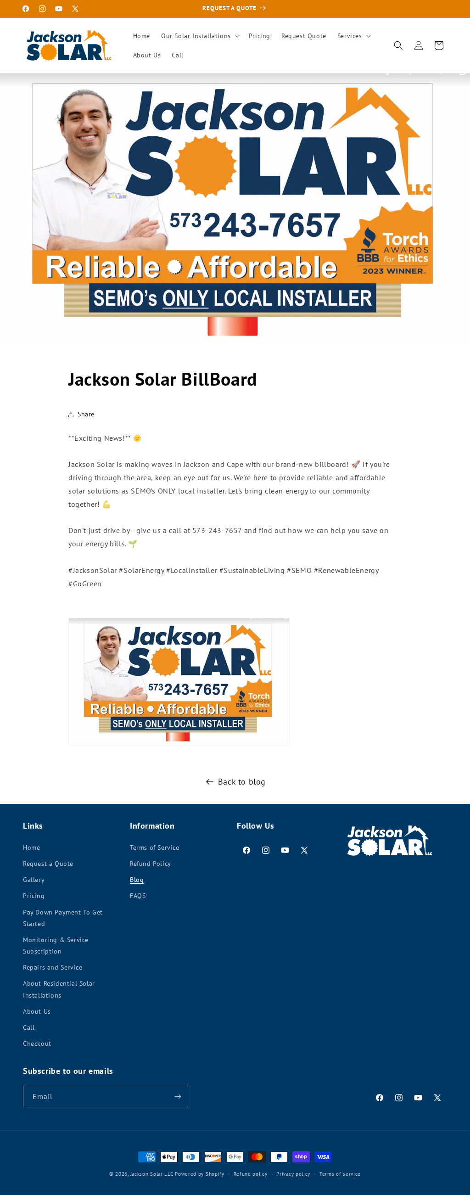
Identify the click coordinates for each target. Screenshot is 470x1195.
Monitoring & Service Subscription (56, 945)
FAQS (137, 896)
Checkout (37, 1043)
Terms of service (340, 1174)
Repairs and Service (52, 967)
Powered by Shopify (199, 1174)
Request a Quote (48, 863)
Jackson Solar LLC (151, 1174)
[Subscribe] (178, 1096)
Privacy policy (293, 1174)
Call (28, 1027)
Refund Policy (150, 863)
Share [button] (86, 414)
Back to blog (242, 781)
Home (31, 847)
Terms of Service (154, 847)
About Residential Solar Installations (59, 989)
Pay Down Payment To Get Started (63, 918)
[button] (199, 35)
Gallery (34, 879)
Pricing (34, 896)
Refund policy (251, 1174)
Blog (137, 879)
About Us (37, 1011)
